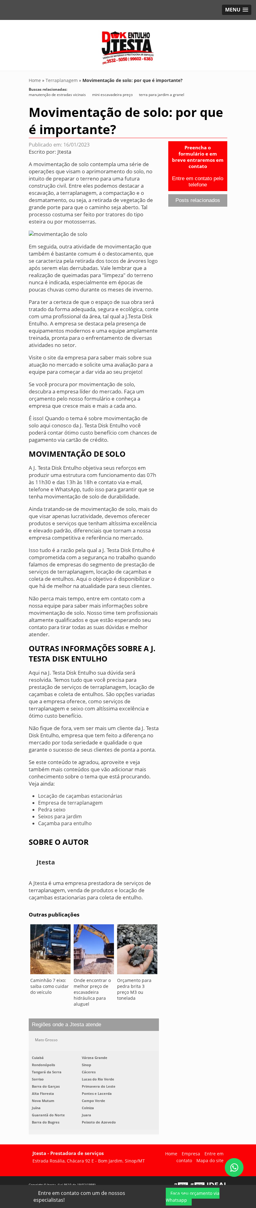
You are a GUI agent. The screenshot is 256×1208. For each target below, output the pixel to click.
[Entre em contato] (58, 233)
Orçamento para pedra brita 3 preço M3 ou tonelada (134, 989)
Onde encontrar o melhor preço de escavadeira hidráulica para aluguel (92, 992)
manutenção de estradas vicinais (57, 94)
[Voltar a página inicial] (128, 44)
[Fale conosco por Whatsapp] (234, 1167)
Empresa (191, 1154)
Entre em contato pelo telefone (197, 182)
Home (171, 1154)
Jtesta (64, 151)
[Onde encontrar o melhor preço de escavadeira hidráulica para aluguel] (94, 950)
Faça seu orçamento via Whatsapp (192, 1196)
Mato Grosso (46, 1039)
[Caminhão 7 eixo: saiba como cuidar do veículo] (50, 950)
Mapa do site (210, 1160)
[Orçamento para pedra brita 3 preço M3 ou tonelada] (137, 950)
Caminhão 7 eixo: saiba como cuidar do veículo (49, 986)
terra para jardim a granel (161, 94)
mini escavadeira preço (112, 94)
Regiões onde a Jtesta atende (66, 1025)
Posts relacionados (197, 200)
